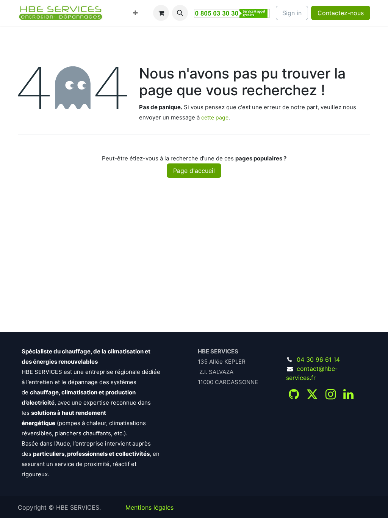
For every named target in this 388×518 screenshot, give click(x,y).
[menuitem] (115, 8)
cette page (214, 117)
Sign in (292, 13)
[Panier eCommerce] (161, 13)
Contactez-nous (341, 13)
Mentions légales (149, 507)
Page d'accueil (194, 170)
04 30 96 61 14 (318, 359)
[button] (180, 13)
